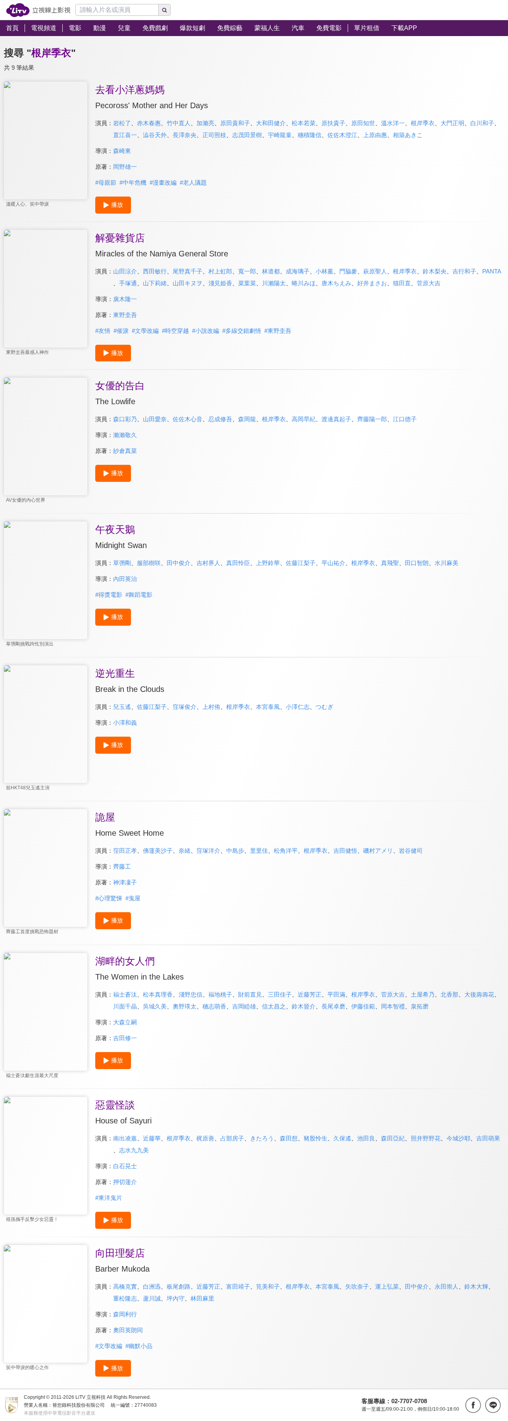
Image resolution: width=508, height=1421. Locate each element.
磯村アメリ (378, 850)
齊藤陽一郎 (372, 419)
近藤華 (152, 1138)
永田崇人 (446, 1286)
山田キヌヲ (187, 283)
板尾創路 (178, 1286)
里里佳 (259, 850)
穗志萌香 (214, 1006)
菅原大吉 (429, 283)
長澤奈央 (184, 135)
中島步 (235, 850)
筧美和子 (268, 1286)
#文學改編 (145, 330)
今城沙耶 (458, 1138)
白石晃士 (125, 1166)
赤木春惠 (149, 123)
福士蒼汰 (125, 994)
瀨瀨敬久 (125, 435)
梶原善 (205, 1138)
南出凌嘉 (125, 1138)
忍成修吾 (220, 419)
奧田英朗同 (128, 1330)
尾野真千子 (187, 271)
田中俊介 (178, 563)
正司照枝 (214, 135)
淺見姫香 (220, 283)
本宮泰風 (268, 706)
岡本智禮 (393, 1006)
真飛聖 (390, 563)
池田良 (366, 1138)
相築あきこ (408, 135)
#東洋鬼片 (108, 1197)
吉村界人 (208, 563)
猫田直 (402, 283)
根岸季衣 (423, 123)
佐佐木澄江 (342, 135)
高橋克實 (125, 1286)
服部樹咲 (149, 563)
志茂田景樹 (247, 135)
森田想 (289, 1138)
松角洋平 (286, 850)
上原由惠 (375, 135)
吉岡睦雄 (244, 1006)
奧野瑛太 (184, 1006)
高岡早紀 (304, 419)
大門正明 (452, 123)
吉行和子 (464, 271)
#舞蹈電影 (138, 594)
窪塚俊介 (184, 706)
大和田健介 (271, 123)
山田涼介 (125, 271)
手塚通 (128, 283)
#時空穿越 (175, 330)
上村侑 (211, 706)
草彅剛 (122, 563)
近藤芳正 (309, 994)
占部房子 (232, 1138)
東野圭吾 (125, 314)
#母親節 (105, 182)
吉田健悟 (345, 850)
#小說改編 (205, 330)
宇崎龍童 (280, 135)
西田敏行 (155, 271)
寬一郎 (247, 271)
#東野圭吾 (277, 330)
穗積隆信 (309, 135)
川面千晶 (125, 1006)
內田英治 (125, 578)
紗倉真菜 (125, 450)
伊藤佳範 (363, 1006)
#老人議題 (193, 182)
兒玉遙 (122, 706)
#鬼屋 (132, 898)
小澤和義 (125, 722)
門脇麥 (348, 271)
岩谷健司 (411, 850)
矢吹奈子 (357, 1286)
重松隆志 (125, 1298)
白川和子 (482, 123)
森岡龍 (247, 419)
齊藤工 (122, 866)
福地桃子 (220, 994)
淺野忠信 (190, 994)
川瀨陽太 (274, 283)
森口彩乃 (125, 419)
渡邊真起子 (336, 419)
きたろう (262, 1138)
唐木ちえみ (336, 283)
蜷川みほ (304, 283)
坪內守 (176, 1298)
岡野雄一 (125, 166)
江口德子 (405, 419)
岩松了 (122, 123)
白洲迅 (152, 1286)
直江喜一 (125, 135)
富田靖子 (238, 1286)
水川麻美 (446, 563)
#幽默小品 (138, 1346)
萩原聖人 (375, 271)
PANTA (491, 271)
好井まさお (372, 283)
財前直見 (250, 994)
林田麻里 (202, 1298)
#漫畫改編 (163, 182)
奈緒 (184, 850)
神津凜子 (125, 882)
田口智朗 (417, 563)
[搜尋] (165, 10)
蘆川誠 (152, 1298)
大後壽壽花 (479, 994)
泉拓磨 (420, 1006)
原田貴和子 (235, 123)
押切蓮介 (125, 1181)
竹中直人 (178, 123)
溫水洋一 (393, 123)
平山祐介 (333, 563)
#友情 (102, 330)
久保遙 (342, 1138)
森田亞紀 (393, 1138)
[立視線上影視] (38, 10)
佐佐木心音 (187, 419)
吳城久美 (155, 1006)
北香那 (449, 994)
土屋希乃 (423, 994)
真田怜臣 (238, 563)
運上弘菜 (387, 1286)
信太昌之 (274, 1006)
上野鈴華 (268, 563)
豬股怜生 (315, 1138)
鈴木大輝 (476, 1286)
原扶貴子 (333, 123)
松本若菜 (304, 123)
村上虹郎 (220, 271)
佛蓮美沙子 (158, 850)
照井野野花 (426, 1138)
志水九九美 (134, 1150)
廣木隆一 (125, 299)
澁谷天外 (155, 135)
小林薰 (324, 271)
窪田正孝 (125, 850)
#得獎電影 (108, 594)
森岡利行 (125, 1314)
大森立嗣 (125, 1022)
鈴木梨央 (434, 271)
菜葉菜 (247, 283)
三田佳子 (280, 994)
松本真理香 (158, 994)
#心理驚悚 (108, 898)
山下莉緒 (155, 283)
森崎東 (122, 150)
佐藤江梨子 (301, 563)
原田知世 (363, 123)
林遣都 (271, 271)
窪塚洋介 (208, 850)
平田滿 (336, 994)
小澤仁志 (298, 706)
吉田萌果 (488, 1138)
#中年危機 (132, 182)
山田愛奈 (155, 419)
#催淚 (121, 330)
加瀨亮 (205, 123)
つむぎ (324, 706)
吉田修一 (125, 1038)
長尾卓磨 (333, 1006)
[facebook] (473, 1405)
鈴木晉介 (304, 1006)
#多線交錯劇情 (241, 330)
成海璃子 (298, 271)
